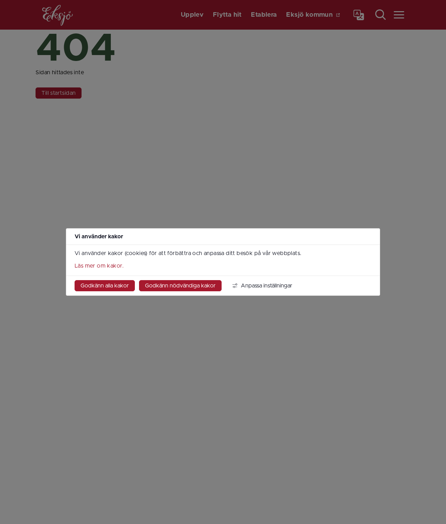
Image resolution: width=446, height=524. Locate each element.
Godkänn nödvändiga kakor (180, 285)
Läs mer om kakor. (99, 266)
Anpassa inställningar (266, 285)
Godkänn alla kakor (104, 285)
